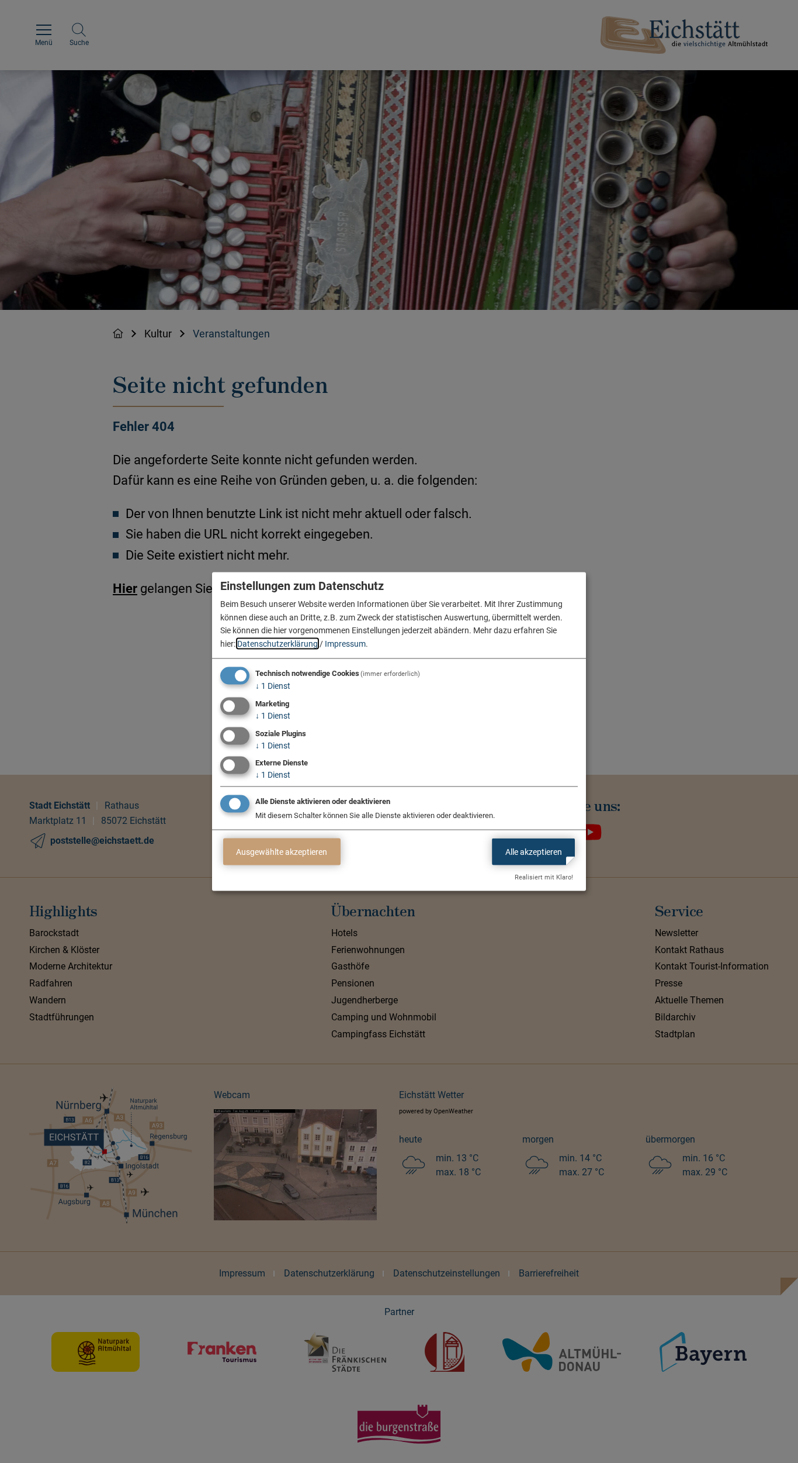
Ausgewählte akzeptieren (281, 851)
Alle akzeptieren (533, 851)
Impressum (345, 643)
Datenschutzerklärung (277, 643)
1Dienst (272, 686)
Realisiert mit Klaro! (544, 877)
